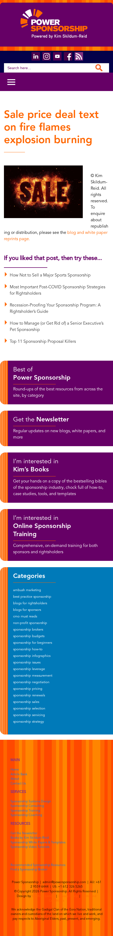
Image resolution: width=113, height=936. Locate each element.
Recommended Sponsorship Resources (38, 865)
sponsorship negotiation (31, 682)
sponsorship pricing (27, 689)
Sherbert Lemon (43, 896)
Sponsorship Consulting (27, 806)
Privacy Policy (68, 896)
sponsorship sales (26, 702)
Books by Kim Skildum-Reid (30, 837)
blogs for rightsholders (30, 603)
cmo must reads (25, 616)
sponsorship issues (26, 662)
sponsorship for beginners (32, 643)
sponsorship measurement (32, 675)
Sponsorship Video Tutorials (30, 847)
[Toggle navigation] (11, 82)
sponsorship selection (29, 708)
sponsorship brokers (28, 629)
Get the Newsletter (24, 833)
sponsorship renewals (29, 695)
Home (15, 769)
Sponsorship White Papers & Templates (38, 842)
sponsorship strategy (28, 721)
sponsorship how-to (28, 649)
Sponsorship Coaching (26, 815)
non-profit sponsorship (30, 623)
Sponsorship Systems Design (31, 801)
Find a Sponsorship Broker (29, 869)
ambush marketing (27, 590)
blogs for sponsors (27, 610)
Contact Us (18, 783)
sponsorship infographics (31, 656)
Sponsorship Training (25, 810)
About (15, 779)
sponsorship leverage (29, 669)
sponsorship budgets (28, 636)
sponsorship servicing (29, 715)
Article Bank (19, 774)
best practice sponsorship (32, 596)
